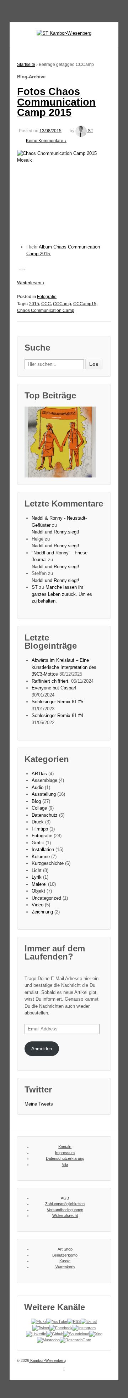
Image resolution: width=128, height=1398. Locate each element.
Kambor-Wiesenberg (47, 1360)
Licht (37, 870)
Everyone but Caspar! (54, 687)
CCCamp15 (84, 303)
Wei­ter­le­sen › (30, 282)
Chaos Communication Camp (45, 310)
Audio (37, 787)
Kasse (64, 1261)
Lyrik (37, 877)
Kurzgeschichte (48, 863)
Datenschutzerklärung (65, 1158)
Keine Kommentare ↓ (46, 140)
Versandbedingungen (65, 1210)
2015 (34, 303)
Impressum (65, 1153)
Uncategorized (46, 898)
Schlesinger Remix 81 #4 (57, 715)
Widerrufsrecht (65, 1215)
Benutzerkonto (65, 1255)
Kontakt (64, 1147)
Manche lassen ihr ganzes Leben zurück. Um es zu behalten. (62, 594)
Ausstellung (44, 794)
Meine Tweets (39, 1104)
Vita (65, 1164)
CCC (46, 303)
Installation (43, 849)
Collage (39, 808)
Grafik (38, 842)
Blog (36, 801)
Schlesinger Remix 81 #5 (57, 701)
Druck (38, 821)
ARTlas (39, 773)
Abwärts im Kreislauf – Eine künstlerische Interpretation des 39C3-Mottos (64, 667)
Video (37, 904)
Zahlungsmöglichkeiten (65, 1204)
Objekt (38, 891)
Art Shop (65, 1249)
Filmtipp (40, 829)
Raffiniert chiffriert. (51, 681)
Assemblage (44, 780)
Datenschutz (45, 815)
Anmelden (41, 1048)
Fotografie (47, 296)
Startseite (26, 64)
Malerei (39, 884)
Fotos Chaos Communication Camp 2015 (56, 102)
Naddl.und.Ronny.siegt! (55, 532)
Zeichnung (42, 912)
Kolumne (41, 856)
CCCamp (62, 303)
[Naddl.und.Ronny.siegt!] (60, 442)
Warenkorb (65, 1267)
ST (90, 130)
